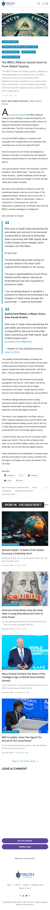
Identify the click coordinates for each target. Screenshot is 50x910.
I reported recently (18, 115)
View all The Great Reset (23, 761)
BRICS (35, 487)
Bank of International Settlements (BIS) (15, 487)
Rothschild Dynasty (8, 494)
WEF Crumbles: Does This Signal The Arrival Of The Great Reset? (22, 739)
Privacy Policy (25, 888)
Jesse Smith (8, 565)
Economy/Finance (10, 52)
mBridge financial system (24, 491)
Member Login (37, 885)
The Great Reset (10, 42)
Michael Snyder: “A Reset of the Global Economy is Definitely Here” (23, 551)
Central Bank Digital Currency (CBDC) (20, 47)
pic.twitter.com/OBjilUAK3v (18, 341)
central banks (6, 491)
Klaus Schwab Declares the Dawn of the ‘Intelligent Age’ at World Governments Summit (23, 677)
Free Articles (29, 52)
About (9, 885)
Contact (17, 885)
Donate (26, 885)
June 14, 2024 (12, 352)
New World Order (11, 57)
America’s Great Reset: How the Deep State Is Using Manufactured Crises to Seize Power (22, 614)
